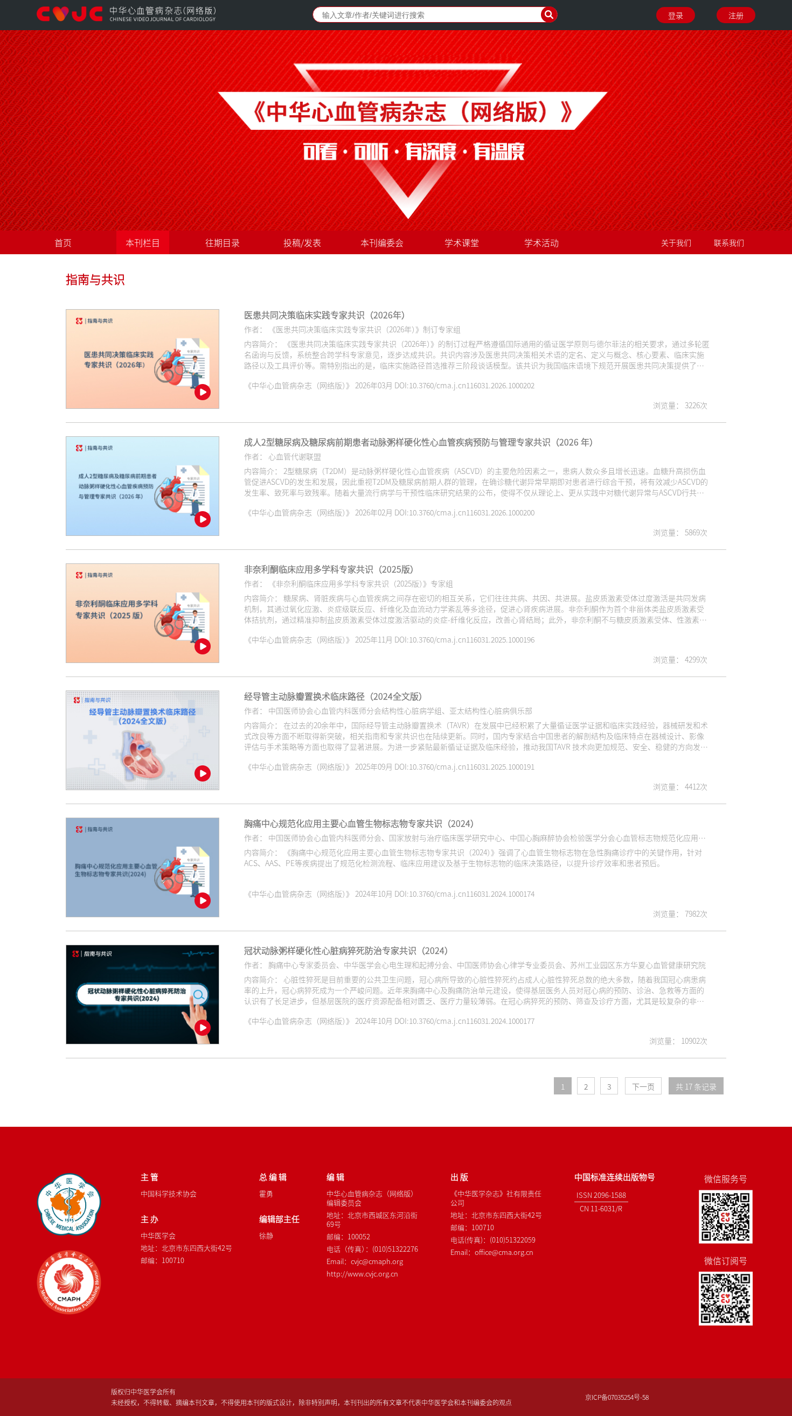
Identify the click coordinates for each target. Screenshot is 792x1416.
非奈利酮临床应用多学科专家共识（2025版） (331, 568)
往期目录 (222, 242)
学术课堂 (461, 242)
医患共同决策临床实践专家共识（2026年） (327, 314)
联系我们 (729, 242)
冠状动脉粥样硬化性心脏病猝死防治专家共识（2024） (348, 950)
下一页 (643, 1086)
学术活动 (541, 242)
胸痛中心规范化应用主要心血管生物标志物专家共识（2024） (361, 823)
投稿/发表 (302, 242)
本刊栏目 (143, 242)
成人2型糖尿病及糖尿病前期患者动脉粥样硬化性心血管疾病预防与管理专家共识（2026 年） (421, 441)
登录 (675, 15)
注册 (736, 15)
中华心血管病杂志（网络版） (126, 14)
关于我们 (676, 242)
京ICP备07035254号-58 (617, 1396)
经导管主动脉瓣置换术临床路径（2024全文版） (335, 695)
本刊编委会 (382, 242)
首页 (63, 242)
